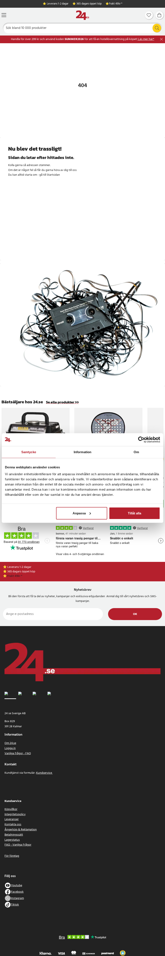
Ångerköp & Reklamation (21, 829)
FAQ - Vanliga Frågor (18, 844)
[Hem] (82, 15)
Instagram (17, 898)
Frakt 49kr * (115, 4)
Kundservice (44, 772)
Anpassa (79, 513)
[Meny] (4, 15)
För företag (12, 856)
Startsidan (53, 174)
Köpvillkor (11, 809)
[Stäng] (161, 39)
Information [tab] (82, 452)
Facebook (17, 891)
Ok (135, 614)
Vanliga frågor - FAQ (18, 753)
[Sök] (157, 28)
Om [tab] (136, 452)
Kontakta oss (13, 824)
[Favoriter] (149, 15)
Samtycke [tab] (28, 452)
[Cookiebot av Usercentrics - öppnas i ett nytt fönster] (141, 439)
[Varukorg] (159, 15)
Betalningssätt (14, 834)
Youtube (16, 885)
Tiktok (15, 904)
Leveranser (12, 819)
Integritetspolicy (15, 814)
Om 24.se (10, 743)
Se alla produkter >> (62, 402)
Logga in (10, 748)
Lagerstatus (12, 839)
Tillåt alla (134, 513)
